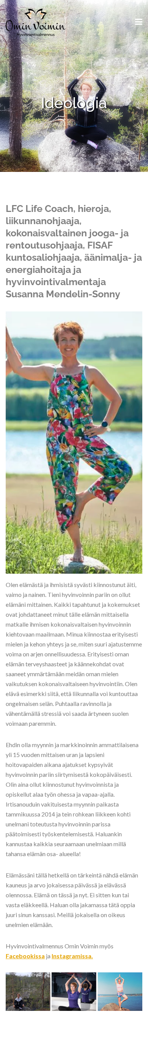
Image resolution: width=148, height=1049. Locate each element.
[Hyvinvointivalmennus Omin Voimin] (36, 21)
